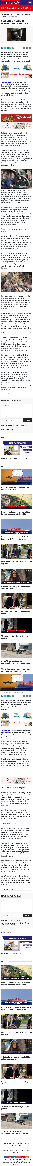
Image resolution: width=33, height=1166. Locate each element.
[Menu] (29, 2)
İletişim (17, 1150)
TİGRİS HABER (6, 82)
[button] (24, 48)
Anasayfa (6, 14)
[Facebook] (2, 48)
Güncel (13, 14)
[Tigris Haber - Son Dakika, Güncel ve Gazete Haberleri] (10, 2)
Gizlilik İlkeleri (25, 1150)
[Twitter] (5, 48)
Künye (11, 1150)
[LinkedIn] (8, 48)
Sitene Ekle (16, 1152)
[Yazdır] (13, 48)
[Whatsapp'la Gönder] (10, 48)
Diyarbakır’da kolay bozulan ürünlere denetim (17, 8)
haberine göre (18, 759)
